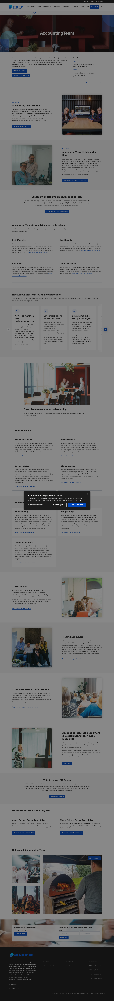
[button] (35, 505)
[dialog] (57, 500)
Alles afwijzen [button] (58, 505)
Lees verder (79, 500)
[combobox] (87, 493)
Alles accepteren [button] (77, 505)
